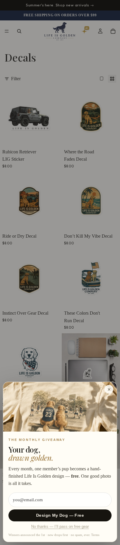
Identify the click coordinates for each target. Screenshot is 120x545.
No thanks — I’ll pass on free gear (60, 527)
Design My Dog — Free (60, 515)
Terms (95, 535)
